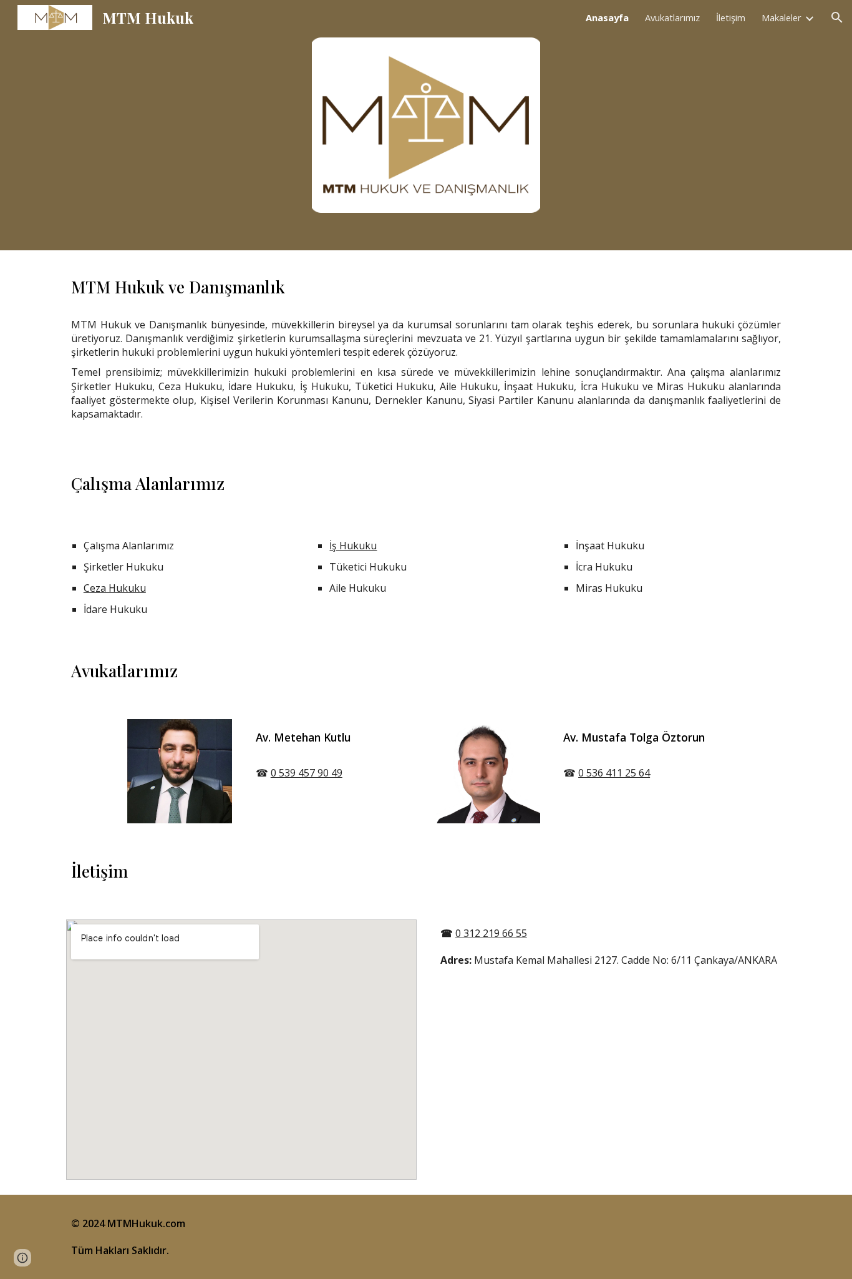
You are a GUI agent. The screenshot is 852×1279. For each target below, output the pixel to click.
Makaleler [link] (781, 17)
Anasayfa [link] (607, 17)
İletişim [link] (730, 17)
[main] (426, 287)
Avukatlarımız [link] (672, 17)
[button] (837, 17)
